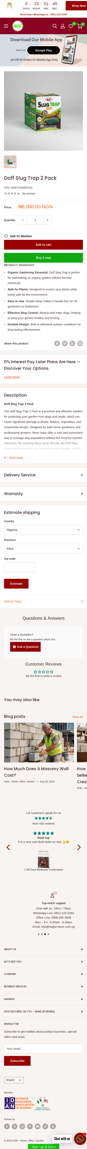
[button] (9, 847)
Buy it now (43, 257)
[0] (79, 26)
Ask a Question (27, 646)
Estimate (16, 583)
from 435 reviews (44, 823)
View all (77, 716)
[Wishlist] (70, 26)
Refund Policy (13, 601)
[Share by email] (80, 343)
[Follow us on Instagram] (22, 1126)
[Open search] (55, 26)
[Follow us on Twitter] (14, 1126)
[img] (43, 818)
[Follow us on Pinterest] (30, 1126)
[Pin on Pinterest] (65, 343)
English (10, 1080)
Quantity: (10, 220)
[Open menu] (6, 26)
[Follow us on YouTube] (37, 1126)
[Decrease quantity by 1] (23, 220)
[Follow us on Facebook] (7, 1126)
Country (9, 521)
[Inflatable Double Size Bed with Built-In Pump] (43, 862)
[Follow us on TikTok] (45, 1126)
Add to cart (43, 244)
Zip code (10, 558)
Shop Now (57, 5)
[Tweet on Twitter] (72, 343)
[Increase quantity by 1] (47, 220)
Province (10, 540)
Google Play (43, 50)
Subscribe (17, 1060)
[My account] (63, 26)
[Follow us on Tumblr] (53, 1126)
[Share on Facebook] (57, 343)
